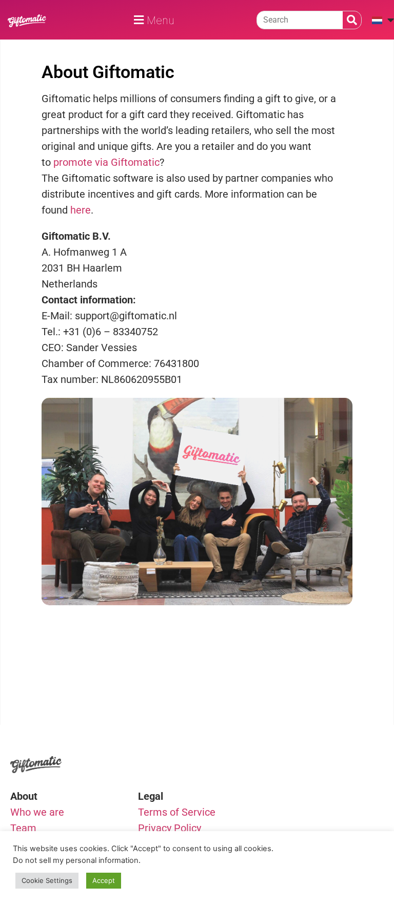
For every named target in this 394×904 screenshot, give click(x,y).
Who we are (37, 812)
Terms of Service (176, 812)
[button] (152, 19)
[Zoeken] (352, 20)
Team (23, 828)
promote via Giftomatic (106, 162)
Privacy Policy (169, 828)
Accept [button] (103, 880)
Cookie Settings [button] (47, 880)
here (80, 210)
